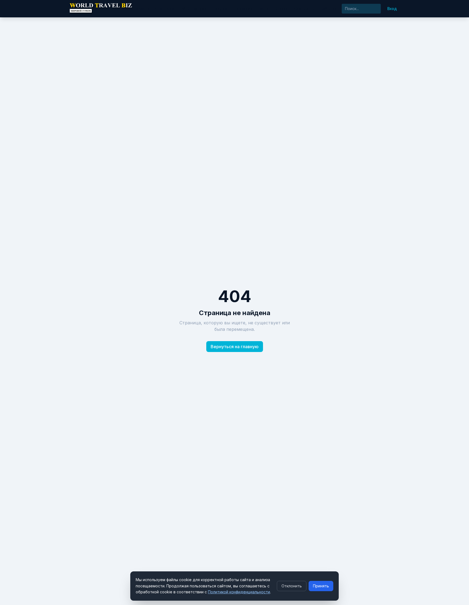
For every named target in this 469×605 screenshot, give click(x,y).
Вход (392, 8)
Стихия (281, 8)
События (328, 8)
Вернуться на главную (235, 346)
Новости (141, 8)
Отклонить (291, 586)
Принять (321, 586)
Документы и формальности (240, 8)
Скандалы (304, 8)
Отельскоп (165, 8)
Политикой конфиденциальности (239, 592)
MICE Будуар (194, 8)
